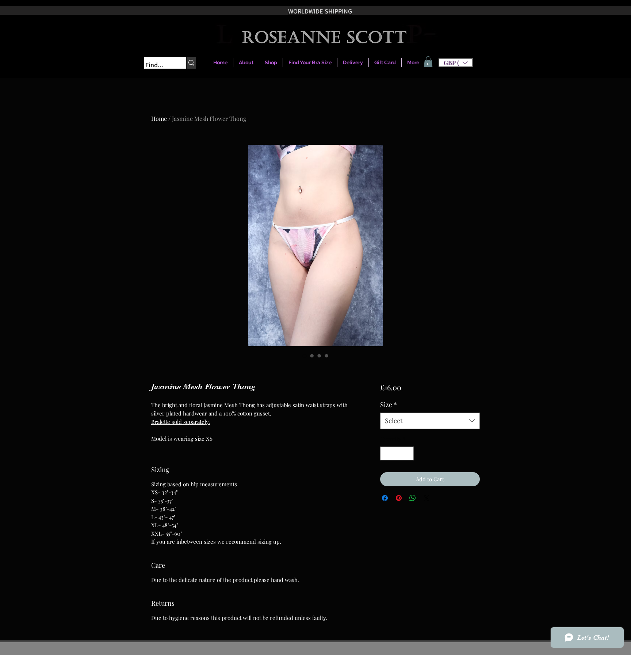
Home (159, 118)
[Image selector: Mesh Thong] (304, 355)
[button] (456, 62)
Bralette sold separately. (180, 421)
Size (388, 404)
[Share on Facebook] (384, 498)
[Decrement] (386, 453)
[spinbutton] (397, 453)
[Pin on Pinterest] (398, 498)
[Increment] (408, 453)
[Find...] (191, 63)
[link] (428, 61)
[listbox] (456, 62)
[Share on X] (426, 498)
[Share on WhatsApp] (412, 498)
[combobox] (430, 421)
